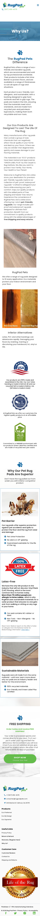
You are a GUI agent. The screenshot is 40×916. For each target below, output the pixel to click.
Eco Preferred (7, 812)
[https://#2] (15, 913)
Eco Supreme (6, 819)
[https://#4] (34, 913)
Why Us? (5, 843)
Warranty (5, 840)
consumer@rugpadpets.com (16, 799)
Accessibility (33, 910)
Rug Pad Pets (11, 910)
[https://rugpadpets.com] (14, 5)
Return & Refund (8, 836)
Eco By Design (7, 816)
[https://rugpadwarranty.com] (20, 882)
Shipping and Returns (9, 860)
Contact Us (6, 856)
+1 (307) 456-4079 (12, 795)
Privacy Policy (6, 833)
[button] (38, 5)
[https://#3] (24, 913)
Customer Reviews (8, 853)
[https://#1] (6, 913)
